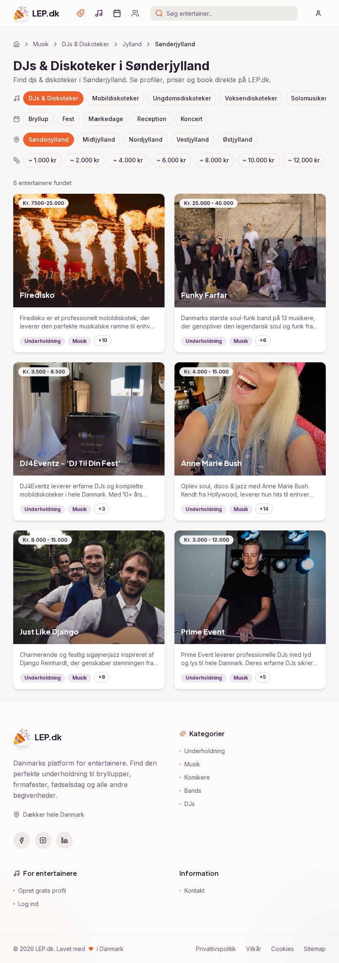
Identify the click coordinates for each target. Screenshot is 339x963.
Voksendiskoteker (251, 98)
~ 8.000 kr (214, 160)
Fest (68, 118)
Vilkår (253, 948)
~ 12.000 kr (304, 160)
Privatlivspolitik (216, 948)
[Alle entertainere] (135, 13)
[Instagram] (43, 840)
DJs (189, 803)
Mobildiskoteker (115, 98)
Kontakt (194, 890)
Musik (41, 44)
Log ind (28, 903)
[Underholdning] (80, 13)
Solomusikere (310, 98)
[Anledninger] (117, 13)
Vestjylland (193, 139)
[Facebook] (21, 840)
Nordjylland (145, 139)
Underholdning (204, 750)
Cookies (282, 948)
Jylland (132, 44)
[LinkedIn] (64, 840)
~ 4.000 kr (128, 160)
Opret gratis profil (42, 890)
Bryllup (38, 118)
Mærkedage (105, 118)
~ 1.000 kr (42, 160)
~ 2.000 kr (84, 160)
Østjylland (237, 139)
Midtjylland (99, 139)
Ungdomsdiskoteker (182, 98)
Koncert (192, 118)
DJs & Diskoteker (85, 44)
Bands (192, 790)
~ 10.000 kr (258, 160)
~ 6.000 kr (171, 160)
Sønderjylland (49, 139)
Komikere (197, 777)
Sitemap (315, 948)
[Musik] (99, 13)
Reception (152, 118)
